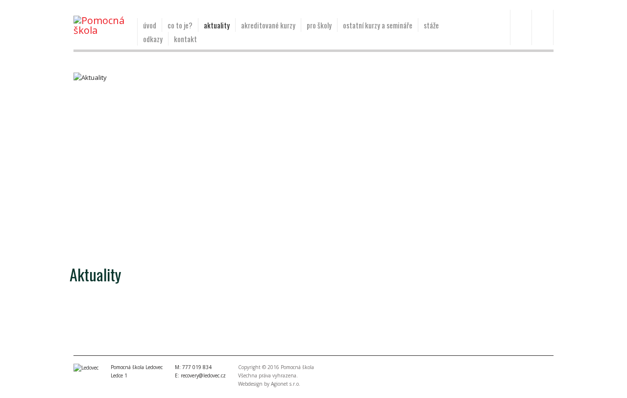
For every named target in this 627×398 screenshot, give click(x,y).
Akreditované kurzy (268, 25)
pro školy (319, 25)
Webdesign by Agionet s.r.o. (269, 383)
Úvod (149, 25)
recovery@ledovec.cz (203, 375)
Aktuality (217, 25)
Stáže (431, 25)
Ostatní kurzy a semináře (377, 25)
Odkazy (153, 38)
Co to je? (180, 25)
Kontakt (185, 38)
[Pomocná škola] (101, 25)
